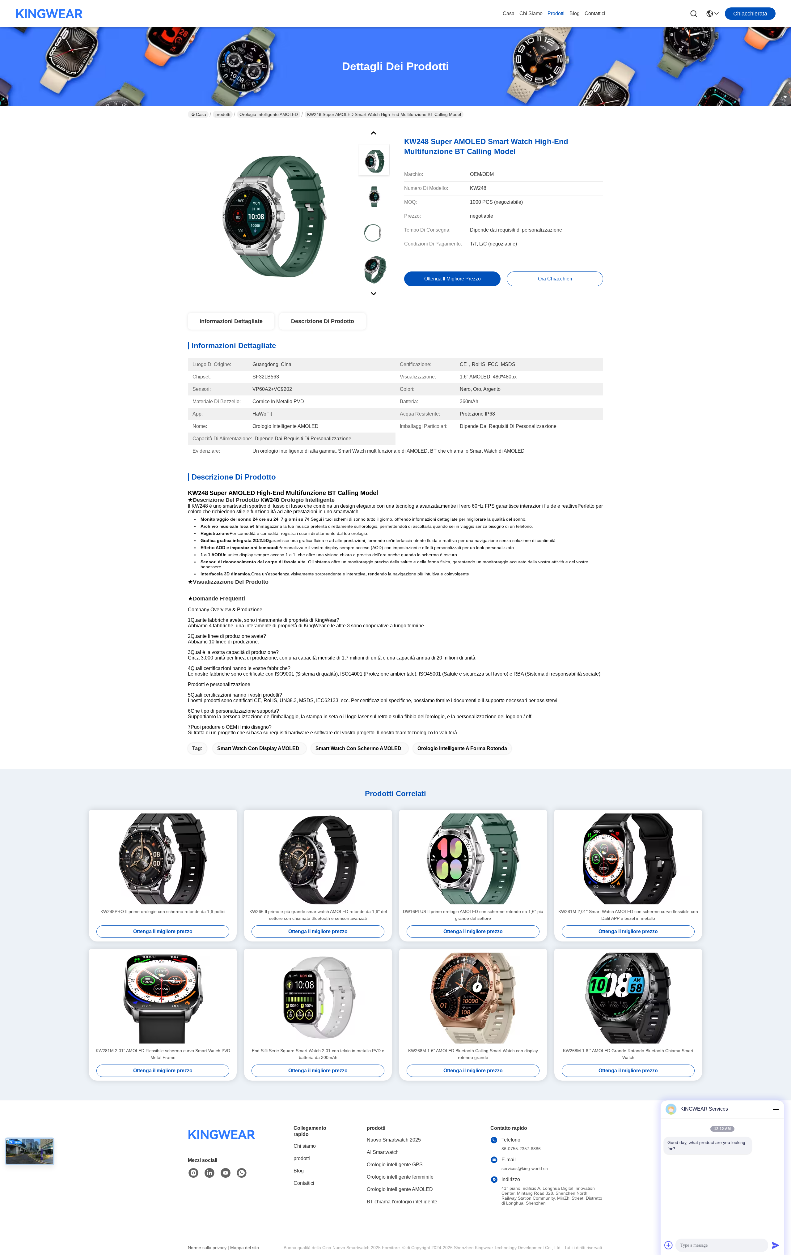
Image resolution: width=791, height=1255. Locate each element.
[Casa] (222, 1142)
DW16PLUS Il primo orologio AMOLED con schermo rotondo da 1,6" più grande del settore (473, 915)
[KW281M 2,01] (628, 859)
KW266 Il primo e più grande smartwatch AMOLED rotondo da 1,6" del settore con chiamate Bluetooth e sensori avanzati (318, 915)
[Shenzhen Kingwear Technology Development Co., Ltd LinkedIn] (209, 1173)
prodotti (556, 13)
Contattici (595, 13)
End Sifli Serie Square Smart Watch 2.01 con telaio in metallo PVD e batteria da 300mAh (318, 1054)
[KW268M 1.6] (473, 998)
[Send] (775, 1245)
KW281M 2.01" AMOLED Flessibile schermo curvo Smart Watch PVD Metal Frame (163, 1054)
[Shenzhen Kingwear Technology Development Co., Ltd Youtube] (225, 1173)
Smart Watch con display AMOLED (258, 748)
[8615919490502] (241, 1173)
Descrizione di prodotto (322, 321)
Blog (574, 13)
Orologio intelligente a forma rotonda (462, 748)
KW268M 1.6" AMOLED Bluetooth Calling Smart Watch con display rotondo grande (473, 1054)
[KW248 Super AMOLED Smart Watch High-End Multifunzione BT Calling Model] (270, 211)
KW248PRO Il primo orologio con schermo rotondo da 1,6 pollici (162, 911)
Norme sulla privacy (207, 1247)
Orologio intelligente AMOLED (268, 114)
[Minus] (775, 1109)
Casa (508, 13)
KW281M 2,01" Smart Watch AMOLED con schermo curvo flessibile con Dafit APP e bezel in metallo (628, 915)
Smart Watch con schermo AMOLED (358, 748)
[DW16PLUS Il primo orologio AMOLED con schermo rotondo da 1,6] (473, 859)
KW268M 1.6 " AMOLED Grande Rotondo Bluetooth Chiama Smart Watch (628, 1054)
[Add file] (668, 1245)
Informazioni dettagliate (231, 321)
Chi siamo (531, 13)
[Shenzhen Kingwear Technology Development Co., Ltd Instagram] (193, 1173)
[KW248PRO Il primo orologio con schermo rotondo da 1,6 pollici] (163, 859)
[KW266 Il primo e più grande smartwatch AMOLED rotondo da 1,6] (318, 859)
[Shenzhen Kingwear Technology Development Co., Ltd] (49, 13)
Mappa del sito (244, 1247)
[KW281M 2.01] (163, 998)
